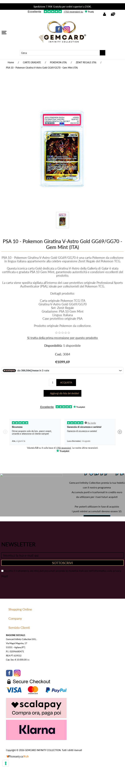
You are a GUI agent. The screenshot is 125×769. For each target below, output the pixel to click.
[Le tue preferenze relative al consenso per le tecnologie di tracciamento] (6, 763)
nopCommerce (22, 753)
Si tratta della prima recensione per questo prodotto (62, 338)
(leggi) (4, 575)
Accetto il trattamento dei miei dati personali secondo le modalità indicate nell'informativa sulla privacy (62, 570)
